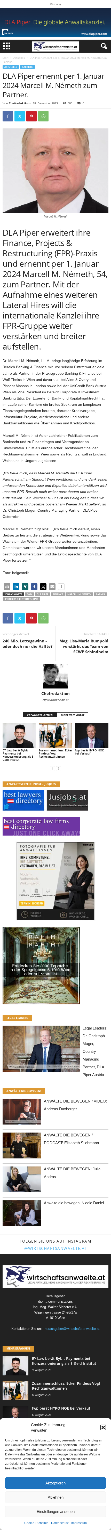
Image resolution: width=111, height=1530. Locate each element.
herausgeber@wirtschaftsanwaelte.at (72, 1329)
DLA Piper (43, 594)
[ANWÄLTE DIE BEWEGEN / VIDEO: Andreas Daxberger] (22, 1113)
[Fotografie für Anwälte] (55, 881)
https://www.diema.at (55, 699)
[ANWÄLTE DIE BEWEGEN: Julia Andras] (22, 1180)
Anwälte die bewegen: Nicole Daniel (74, 1203)
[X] (19, 116)
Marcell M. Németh (79, 594)
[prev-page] (52, 768)
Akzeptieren (55, 1483)
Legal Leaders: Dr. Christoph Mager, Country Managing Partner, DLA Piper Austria (95, 1051)
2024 (29, 594)
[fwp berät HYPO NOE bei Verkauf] (91, 735)
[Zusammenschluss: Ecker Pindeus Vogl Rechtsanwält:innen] (55, 735)
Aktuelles (19, 58)
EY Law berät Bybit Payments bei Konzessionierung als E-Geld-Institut (18, 755)
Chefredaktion (19, 103)
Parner (100, 594)
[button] (103, 1427)
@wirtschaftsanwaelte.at (55, 1248)
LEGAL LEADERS (17, 1018)
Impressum (79, 1523)
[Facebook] (8, 116)
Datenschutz (60, 1523)
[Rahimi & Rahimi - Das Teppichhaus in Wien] (55, 965)
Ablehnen (56, 1497)
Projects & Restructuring (21, 599)
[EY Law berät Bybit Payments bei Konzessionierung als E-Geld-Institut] (19, 735)
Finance (58, 594)
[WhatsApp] (43, 116)
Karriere (27, 67)
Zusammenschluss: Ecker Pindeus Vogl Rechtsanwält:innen (55, 753)
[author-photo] (55, 676)
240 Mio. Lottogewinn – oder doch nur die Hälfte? (27, 643)
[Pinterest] (31, 116)
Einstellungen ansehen (56, 1511)
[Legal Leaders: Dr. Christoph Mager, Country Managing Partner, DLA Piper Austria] (41, 1050)
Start (6, 58)
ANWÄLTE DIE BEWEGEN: (23, 1091)
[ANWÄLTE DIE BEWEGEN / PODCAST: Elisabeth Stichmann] (22, 1147)
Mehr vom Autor (72, 715)
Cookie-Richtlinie (36, 1523)
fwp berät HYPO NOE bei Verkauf (89, 751)
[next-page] (58, 768)
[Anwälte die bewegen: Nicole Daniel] (22, 1214)
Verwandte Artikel (40, 715)
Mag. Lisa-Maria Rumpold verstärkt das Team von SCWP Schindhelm (83, 646)
